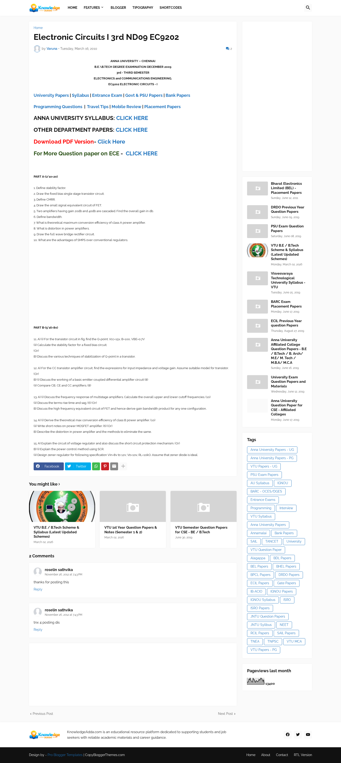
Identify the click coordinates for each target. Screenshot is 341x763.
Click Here (111, 141)
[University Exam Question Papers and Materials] (257, 382)
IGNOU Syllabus (263, 600)
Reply (38, 589)
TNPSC (273, 641)
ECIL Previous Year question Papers (286, 323)
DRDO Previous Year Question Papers (287, 209)
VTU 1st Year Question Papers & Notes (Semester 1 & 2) (130, 529)
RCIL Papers (260, 633)
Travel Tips (98, 106)
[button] (308, 8)
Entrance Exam (107, 95)
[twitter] (298, 735)
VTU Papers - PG (264, 650)
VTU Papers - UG (264, 466)
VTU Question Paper (266, 550)
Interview (286, 508)
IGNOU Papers (281, 591)
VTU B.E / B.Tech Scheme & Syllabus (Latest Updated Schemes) (56, 532)
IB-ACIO (256, 591)
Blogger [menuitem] (118, 7)
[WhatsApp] (96, 466)
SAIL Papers (286, 633)
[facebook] (288, 735)
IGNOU (282, 483)
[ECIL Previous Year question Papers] (257, 326)
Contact (282, 755)
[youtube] (308, 735)
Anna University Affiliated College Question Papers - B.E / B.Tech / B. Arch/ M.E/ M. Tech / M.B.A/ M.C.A (289, 351)
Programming (261, 508)
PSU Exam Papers (264, 475)
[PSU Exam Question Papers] (257, 231)
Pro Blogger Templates (65, 755)
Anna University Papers (268, 525)
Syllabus (80, 95)
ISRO (287, 600)
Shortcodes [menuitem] (171, 7)
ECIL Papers (260, 583)
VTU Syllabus (261, 516)
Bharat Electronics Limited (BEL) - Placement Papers (286, 188)
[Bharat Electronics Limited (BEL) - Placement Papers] (257, 188)
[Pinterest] (105, 466)
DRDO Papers (289, 575)
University (294, 541)
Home (38, 27)
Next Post (225, 714)
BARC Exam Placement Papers (286, 304)
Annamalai (259, 533)
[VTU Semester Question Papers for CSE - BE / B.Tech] (203, 506)
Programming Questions (58, 106)
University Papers (51, 95)
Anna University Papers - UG (272, 450)
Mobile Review (126, 106)
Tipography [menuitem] (142, 7)
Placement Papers (162, 106)
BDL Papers (282, 558)
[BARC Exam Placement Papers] (257, 307)
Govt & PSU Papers (144, 95)
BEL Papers (259, 566)
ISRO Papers (260, 608)
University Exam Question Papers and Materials (288, 381)
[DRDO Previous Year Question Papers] (257, 212)
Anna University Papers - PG (272, 458)
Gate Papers (286, 583)
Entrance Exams (263, 500)
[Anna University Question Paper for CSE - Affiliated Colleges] (257, 406)
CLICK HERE (132, 118)
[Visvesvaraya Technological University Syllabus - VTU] (257, 278)
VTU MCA (294, 641)
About (265, 755)
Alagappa (258, 558)
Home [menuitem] (72, 7)
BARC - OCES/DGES (266, 491)
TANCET (271, 541)
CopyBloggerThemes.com (105, 755)
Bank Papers (178, 95)
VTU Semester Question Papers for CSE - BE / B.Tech (201, 529)
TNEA (255, 641)
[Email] (114, 466)
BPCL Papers (260, 575)
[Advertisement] (282, 95)
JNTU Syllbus (261, 625)
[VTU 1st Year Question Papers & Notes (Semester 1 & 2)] (133, 506)
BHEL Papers (286, 566)
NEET (284, 625)
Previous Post (43, 714)
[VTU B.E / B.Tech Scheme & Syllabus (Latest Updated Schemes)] (62, 506)
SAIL (254, 541)
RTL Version (303, 755)
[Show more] (123, 466)
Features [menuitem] (92, 7)
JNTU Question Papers (268, 616)
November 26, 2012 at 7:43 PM (63, 574)
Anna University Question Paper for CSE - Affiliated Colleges (286, 408)
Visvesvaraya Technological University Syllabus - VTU (288, 280)
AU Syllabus (260, 483)
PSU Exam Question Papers (287, 228)
